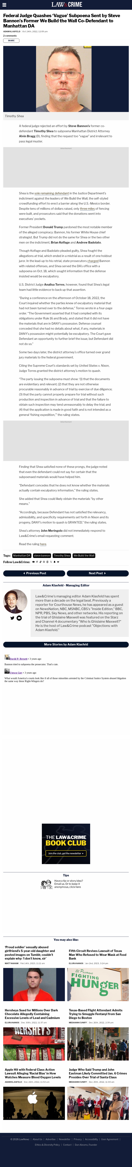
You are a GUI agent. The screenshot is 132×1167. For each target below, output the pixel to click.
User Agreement (109, 1139)
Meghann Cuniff (78, 1022)
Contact (67, 1144)
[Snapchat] (54, 562)
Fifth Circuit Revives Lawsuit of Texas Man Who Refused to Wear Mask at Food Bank (97, 954)
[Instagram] (43, 562)
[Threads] (47, 562)
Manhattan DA (21, 555)
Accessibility (91, 1139)
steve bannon (42, 555)
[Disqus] (66, 693)
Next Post (96, 573)
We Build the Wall (84, 555)
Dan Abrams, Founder (86, 1144)
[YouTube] (33, 562)
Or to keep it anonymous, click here (67, 885)
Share (11, 40)
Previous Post (36, 573)
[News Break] (58, 562)
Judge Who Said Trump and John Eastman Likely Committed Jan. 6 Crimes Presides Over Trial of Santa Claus (98, 1073)
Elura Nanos (76, 963)
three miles (87, 208)
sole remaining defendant (51, 193)
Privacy (78, 1139)
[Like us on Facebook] (37, 562)
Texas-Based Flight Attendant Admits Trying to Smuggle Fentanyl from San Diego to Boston (96, 1014)
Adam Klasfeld (11, 31)
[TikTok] (40, 562)
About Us (37, 1139)
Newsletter (64, 1139)
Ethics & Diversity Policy (47, 1144)
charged (93, 261)
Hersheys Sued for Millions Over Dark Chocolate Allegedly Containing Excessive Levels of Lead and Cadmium (32, 1014)
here (43, 544)
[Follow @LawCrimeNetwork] (51, 562)
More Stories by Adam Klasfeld (66, 644)
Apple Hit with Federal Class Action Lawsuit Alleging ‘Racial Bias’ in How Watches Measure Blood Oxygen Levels (33, 1073)
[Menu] (4, 5)
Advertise (51, 1139)
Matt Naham (11, 963)
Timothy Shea (62, 555)
